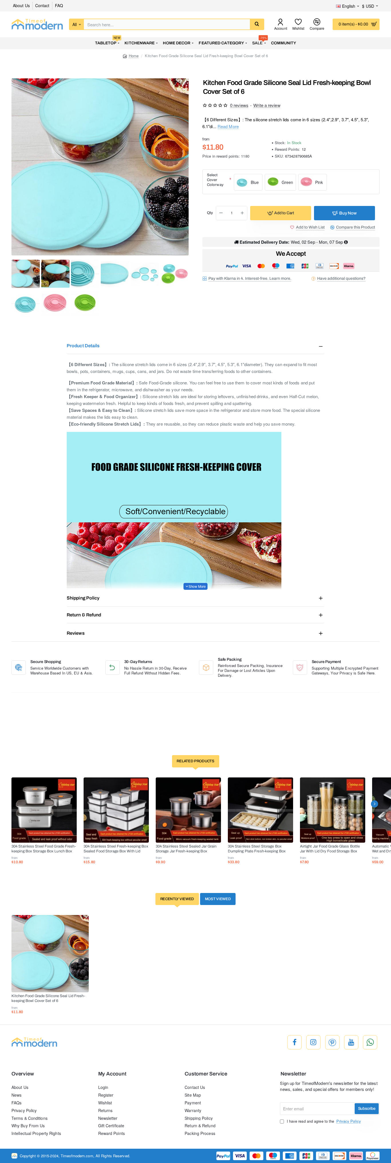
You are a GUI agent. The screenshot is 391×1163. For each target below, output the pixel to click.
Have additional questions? (341, 278)
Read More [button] (228, 126)
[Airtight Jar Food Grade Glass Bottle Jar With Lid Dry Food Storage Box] (332, 810)
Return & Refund (84, 614)
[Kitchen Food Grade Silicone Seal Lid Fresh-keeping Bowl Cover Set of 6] (50, 953)
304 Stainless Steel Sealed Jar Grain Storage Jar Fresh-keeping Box (186, 848)
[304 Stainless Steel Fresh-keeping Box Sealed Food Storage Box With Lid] (116, 810)
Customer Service (206, 1074)
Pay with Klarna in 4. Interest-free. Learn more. (249, 278)
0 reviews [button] (239, 105)
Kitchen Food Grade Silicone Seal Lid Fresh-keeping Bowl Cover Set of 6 (48, 998)
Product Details (83, 345)
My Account (112, 1074)
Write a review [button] (266, 105)
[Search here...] (257, 24)
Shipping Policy (83, 598)
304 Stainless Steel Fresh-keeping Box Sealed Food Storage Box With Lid (116, 848)
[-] (221, 213)
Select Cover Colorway (215, 180)
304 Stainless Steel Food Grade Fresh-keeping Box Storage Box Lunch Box (43, 848)
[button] (280, 213)
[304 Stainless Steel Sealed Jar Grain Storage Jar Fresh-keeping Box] (188, 810)
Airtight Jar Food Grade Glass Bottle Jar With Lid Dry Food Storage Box (330, 848)
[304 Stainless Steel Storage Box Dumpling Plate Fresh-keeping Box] (260, 810)
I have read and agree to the (323, 1121)
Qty (210, 213)
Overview (22, 1074)
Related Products (195, 761)
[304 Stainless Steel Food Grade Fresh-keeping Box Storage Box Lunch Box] (44, 810)
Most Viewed (218, 899)
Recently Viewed (177, 899)
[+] (242, 213)
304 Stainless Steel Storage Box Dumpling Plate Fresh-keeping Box (257, 848)
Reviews (76, 633)
